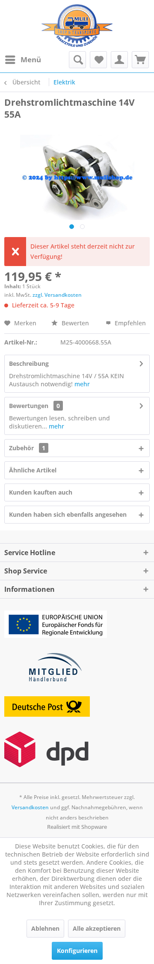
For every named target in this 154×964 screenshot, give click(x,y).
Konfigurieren (77, 951)
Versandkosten (30, 807)
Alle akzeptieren (97, 928)
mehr (82, 384)
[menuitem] (22, 59)
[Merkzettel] (98, 59)
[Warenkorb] (140, 59)
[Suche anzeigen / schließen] (77, 59)
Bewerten (75, 323)
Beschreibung (29, 363)
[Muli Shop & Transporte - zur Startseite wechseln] (76, 25)
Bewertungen (28, 406)
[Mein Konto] (119, 59)
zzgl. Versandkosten (57, 294)
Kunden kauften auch (40, 492)
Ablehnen (45, 928)
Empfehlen (129, 323)
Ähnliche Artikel (32, 470)
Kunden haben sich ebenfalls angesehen (68, 514)
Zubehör (27, 448)
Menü (31, 59)
